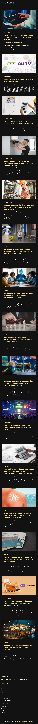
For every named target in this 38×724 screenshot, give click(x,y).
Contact (3, 692)
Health (5, 510)
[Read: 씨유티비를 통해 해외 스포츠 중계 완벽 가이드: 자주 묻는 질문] (19, 63)
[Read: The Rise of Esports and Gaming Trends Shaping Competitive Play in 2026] (19, 409)
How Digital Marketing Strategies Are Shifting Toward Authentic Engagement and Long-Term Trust (19, 471)
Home (2, 687)
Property (6, 334)
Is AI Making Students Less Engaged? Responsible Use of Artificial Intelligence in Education (19, 295)
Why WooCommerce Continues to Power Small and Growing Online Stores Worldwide (18, 603)
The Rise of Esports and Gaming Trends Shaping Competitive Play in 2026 (18, 427)
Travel (5, 246)
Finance (6, 554)
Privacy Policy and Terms (27, 721)
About (2, 690)
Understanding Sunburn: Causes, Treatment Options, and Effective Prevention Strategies (17, 515)
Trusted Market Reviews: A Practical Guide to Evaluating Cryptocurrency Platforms (18, 37)
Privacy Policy (4, 698)
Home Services (8, 118)
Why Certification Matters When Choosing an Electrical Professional (18, 122)
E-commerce (7, 598)
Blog (2, 688)
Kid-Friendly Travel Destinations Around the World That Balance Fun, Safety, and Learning (18, 251)
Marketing (6, 466)
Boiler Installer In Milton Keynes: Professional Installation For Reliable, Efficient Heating (19, 163)
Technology (7, 290)
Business (6, 642)
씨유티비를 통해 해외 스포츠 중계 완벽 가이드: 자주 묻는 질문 (18, 80)
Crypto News (7, 32)
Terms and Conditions (6, 700)
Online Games (7, 76)
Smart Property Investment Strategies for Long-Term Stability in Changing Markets (19, 339)
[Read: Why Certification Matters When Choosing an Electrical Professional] (19, 105)
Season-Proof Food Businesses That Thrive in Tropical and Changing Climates (18, 647)
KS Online (17, 721)
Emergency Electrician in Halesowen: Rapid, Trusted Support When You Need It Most (19, 207)
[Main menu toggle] (34, 2)
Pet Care (6, 378)
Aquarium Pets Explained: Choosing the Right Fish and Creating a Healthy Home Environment (18, 383)
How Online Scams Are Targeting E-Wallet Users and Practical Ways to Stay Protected (18, 559)
